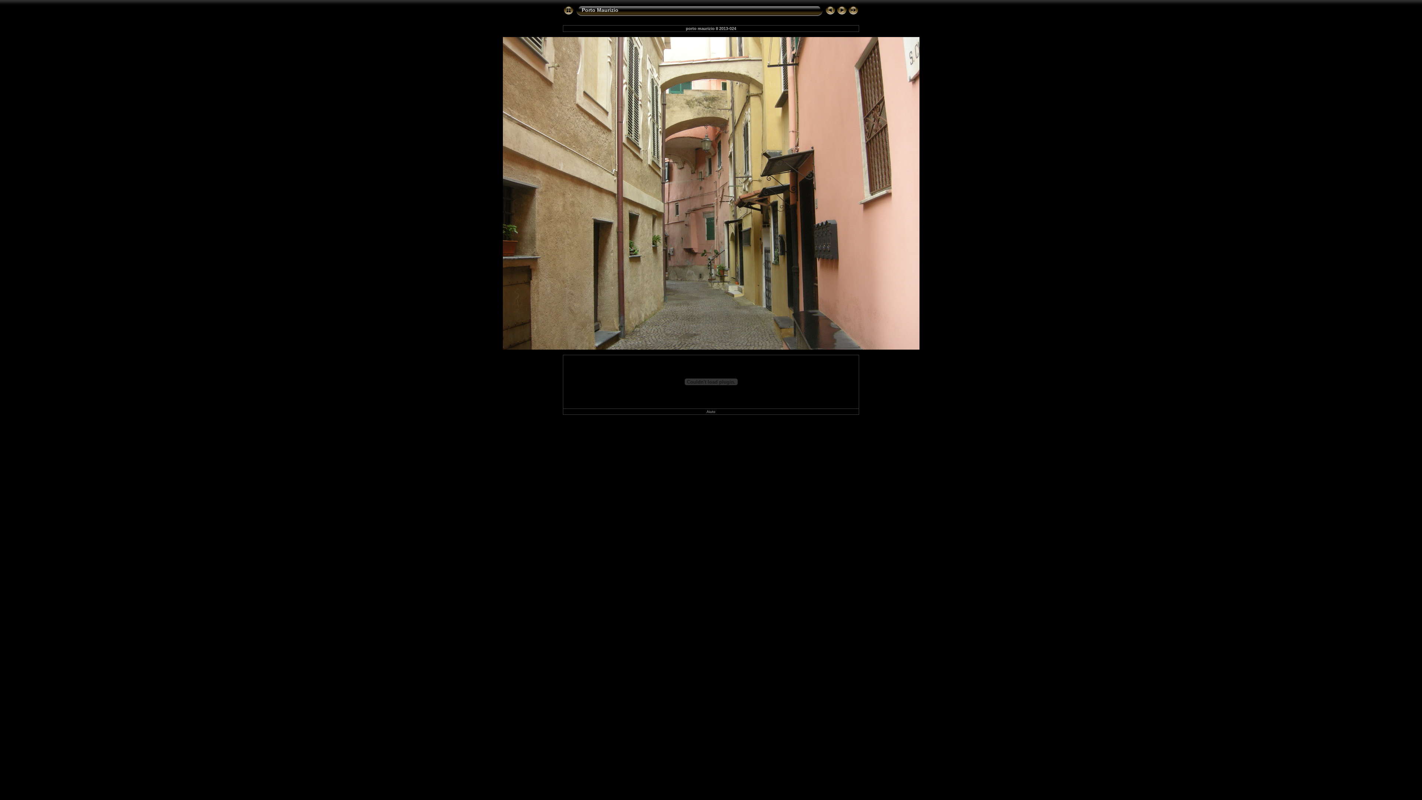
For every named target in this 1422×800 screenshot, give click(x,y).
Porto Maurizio (600, 10)
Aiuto (711, 412)
